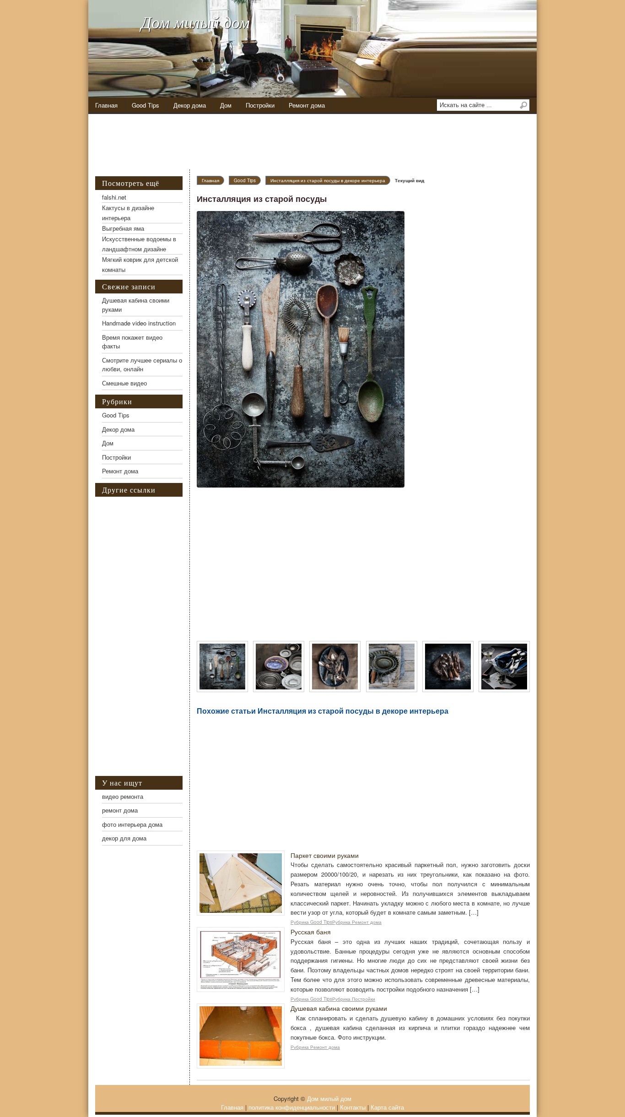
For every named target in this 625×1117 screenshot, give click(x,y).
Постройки (260, 105)
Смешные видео (124, 383)
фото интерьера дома (132, 824)
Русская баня (311, 931)
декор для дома (124, 838)
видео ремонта (122, 796)
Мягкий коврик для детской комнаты (140, 264)
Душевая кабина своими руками (339, 1008)
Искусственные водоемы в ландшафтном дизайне (139, 243)
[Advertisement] (319, 141)
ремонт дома (120, 810)
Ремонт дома (307, 105)
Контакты (353, 1107)
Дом (226, 105)
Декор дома (189, 105)
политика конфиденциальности (291, 1107)
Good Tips (145, 105)
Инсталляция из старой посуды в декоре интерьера (327, 180)
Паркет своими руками (325, 855)
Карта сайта (387, 1107)
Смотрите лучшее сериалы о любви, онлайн (142, 365)
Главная (106, 105)
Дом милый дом (195, 22)
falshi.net (114, 197)
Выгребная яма (123, 228)
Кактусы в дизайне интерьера (128, 212)
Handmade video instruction (139, 323)
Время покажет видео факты (132, 342)
